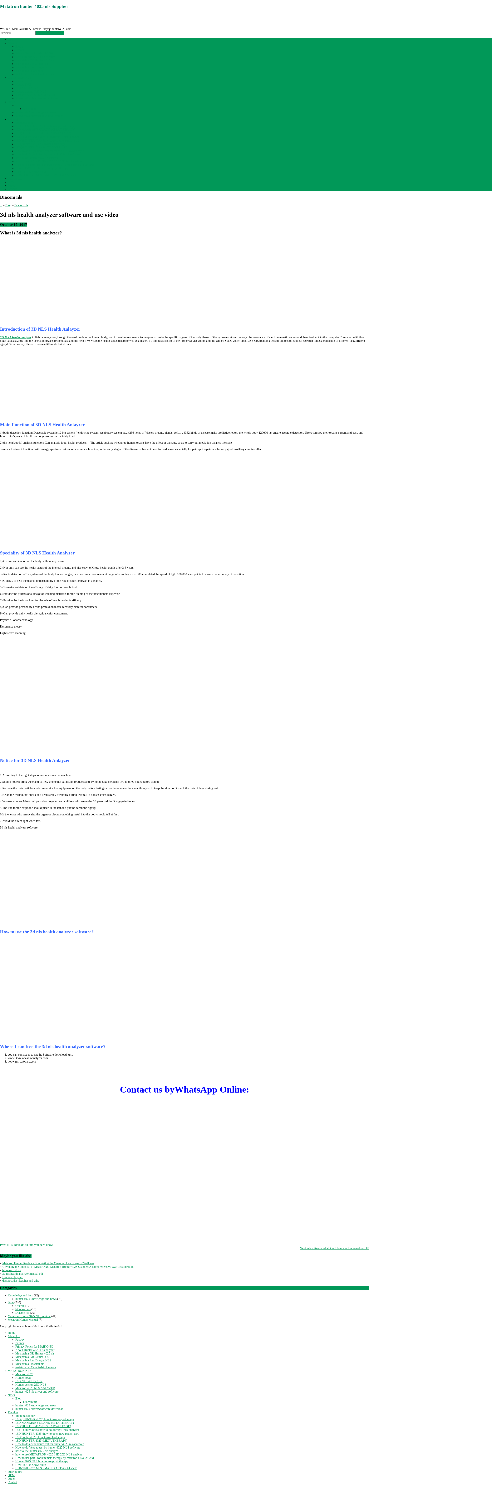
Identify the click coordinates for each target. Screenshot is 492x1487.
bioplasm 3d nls (11, 1270)
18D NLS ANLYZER (28, 88)
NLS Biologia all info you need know (26, 1244)
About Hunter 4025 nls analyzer (34, 56)
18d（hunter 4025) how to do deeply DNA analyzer (47, 136)
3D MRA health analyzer (15, 337)
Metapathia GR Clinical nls (31, 63)
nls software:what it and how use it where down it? (334, 1248)
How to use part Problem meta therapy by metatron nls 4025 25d (54, 164)
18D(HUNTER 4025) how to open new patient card (47, 140)
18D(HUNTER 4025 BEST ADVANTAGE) (43, 133)
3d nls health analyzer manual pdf (22, 1273)
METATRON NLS (19, 77)
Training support (25, 122)
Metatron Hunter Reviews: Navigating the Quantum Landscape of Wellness (48, 1263)
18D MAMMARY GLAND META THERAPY (45, 129)
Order (11, 185)
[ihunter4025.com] (21, 26)
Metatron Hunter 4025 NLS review (29, 1316)
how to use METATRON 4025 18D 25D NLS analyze (48, 161)
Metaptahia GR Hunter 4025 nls (34, 60)
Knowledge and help (20, 1295)
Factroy (20, 46)
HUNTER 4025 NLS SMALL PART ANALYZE (46, 175)
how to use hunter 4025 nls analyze (36, 157)
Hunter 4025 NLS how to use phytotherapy (41, 168)
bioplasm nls (23, 1309)
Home (11, 39)
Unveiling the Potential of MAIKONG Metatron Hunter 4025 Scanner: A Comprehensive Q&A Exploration (68, 1266)
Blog (18, 105)
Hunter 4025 (23, 84)
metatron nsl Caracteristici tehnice (35, 74)
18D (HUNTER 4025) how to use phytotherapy (44, 126)
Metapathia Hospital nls (29, 70)
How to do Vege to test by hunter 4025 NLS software (47, 154)
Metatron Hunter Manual (23, 1319)
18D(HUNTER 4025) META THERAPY (41, 147)
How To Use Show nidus (30, 171)
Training (13, 119)
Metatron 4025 (24, 81)
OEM (11, 182)
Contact (12, 189)
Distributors (15, 178)
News (11, 101)
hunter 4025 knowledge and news (36, 112)
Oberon (20, 1305)
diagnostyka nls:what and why (20, 1280)
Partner (19, 50)
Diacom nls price (12, 1277)
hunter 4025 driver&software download (39, 115)
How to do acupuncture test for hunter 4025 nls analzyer (49, 151)
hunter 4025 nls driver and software (36, 98)
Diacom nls (30, 108)
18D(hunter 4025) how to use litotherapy (40, 144)
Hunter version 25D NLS (30, 91)
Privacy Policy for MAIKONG (34, 53)
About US (14, 43)
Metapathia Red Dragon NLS (33, 67)
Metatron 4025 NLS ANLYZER (35, 95)
